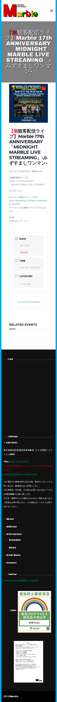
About (10, 519)
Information (14, 534)
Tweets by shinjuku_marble (20, 580)
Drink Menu (13, 555)
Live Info (26, 284)
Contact (11, 563)
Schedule (15, 540)
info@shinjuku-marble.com (20, 474)
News (12, 547)
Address (11, 526)
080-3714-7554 (19, 461)
